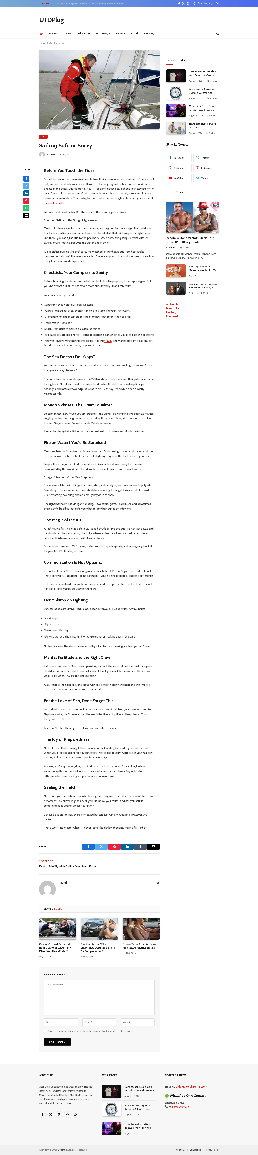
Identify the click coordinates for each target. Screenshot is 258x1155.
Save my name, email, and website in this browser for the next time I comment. (91, 1031)
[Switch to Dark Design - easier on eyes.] (194, 3)
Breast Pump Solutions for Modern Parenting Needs (139, 945)
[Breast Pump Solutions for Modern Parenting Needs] (141, 929)
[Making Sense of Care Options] (176, 128)
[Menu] (41, 34)
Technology (102, 33)
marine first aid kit (55, 203)
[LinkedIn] (26, 193)
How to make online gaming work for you (202, 108)
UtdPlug (149, 33)
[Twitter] (26, 186)
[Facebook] (26, 178)
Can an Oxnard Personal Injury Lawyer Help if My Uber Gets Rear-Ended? (55, 947)
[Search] (217, 34)
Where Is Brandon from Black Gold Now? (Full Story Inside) (190, 240)
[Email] (26, 215)
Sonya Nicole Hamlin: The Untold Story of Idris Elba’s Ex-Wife (203, 286)
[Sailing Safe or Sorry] (99, 89)
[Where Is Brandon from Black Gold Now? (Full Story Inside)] (192, 217)
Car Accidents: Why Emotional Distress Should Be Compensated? (98, 947)
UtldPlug (62, 1149)
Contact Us (195, 1149)
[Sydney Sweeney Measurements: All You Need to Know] (176, 270)
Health (135, 33)
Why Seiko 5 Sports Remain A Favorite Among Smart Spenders (91, 3)
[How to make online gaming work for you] (176, 110)
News (69, 33)
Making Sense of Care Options (202, 125)
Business (54, 33)
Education (84, 33)
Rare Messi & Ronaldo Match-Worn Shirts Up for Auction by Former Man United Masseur (203, 73)
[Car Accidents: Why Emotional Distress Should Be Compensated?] (99, 929)
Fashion (120, 33)
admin (52, 154)
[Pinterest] (26, 201)
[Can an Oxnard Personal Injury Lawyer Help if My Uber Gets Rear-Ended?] (57, 929)
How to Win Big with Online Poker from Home (67, 866)
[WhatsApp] (26, 208)
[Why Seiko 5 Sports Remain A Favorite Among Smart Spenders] (176, 93)
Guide (43, 137)
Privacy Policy (212, 1149)
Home (42, 42)
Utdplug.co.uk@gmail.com (191, 1086)
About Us (181, 1149)
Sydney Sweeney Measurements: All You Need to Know (203, 268)
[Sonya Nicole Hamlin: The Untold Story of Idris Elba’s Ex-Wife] (176, 288)
